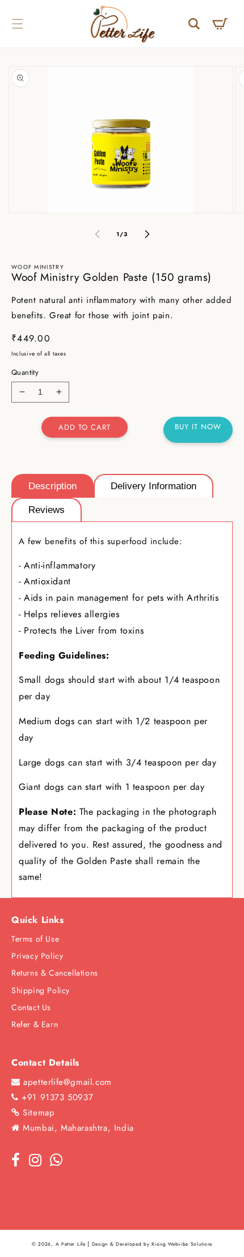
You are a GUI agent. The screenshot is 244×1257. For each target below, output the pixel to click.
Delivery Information (153, 486)
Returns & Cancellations (54, 972)
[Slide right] (146, 234)
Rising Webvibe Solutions (182, 1244)
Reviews (46, 509)
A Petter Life (71, 1244)
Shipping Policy (40, 990)
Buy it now (198, 426)
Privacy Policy (37, 955)
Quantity (25, 372)
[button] (17, 23)
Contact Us (31, 1007)
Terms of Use (35, 938)
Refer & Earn (34, 1024)
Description (52, 486)
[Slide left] (97, 234)
